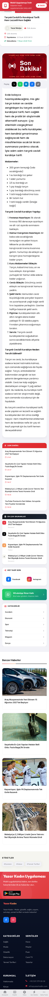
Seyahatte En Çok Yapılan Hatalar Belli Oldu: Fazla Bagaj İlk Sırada (23, 465)
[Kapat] (46, 2)
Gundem (8, 612)
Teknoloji (9, 631)
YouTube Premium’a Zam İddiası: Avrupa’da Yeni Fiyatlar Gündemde (22, 502)
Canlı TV (29, 957)
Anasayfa (8, 11)
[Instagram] (13, 920)
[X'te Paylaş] (14, 84)
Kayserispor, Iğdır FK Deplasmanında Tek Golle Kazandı (24, 477)
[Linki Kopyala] (38, 84)
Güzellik (6, 952)
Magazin (8, 637)
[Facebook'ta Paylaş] (32, 84)
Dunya (7, 643)
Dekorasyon (8, 957)
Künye (5, 986)
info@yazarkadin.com (38, 986)
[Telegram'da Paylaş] (26, 84)
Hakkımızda (8, 981)
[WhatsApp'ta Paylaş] (20, 84)
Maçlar (29, 947)
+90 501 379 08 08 (37, 981)
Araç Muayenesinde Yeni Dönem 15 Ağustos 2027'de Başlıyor (23, 452)
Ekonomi (8, 618)
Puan (28, 952)
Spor (7, 624)
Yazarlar (29, 962)
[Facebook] (6, 920)
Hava (28, 942)
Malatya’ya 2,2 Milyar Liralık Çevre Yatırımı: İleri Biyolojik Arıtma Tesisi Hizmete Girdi (24, 490)
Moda (5, 947)
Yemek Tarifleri (23, 11)
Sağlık (5, 942)
